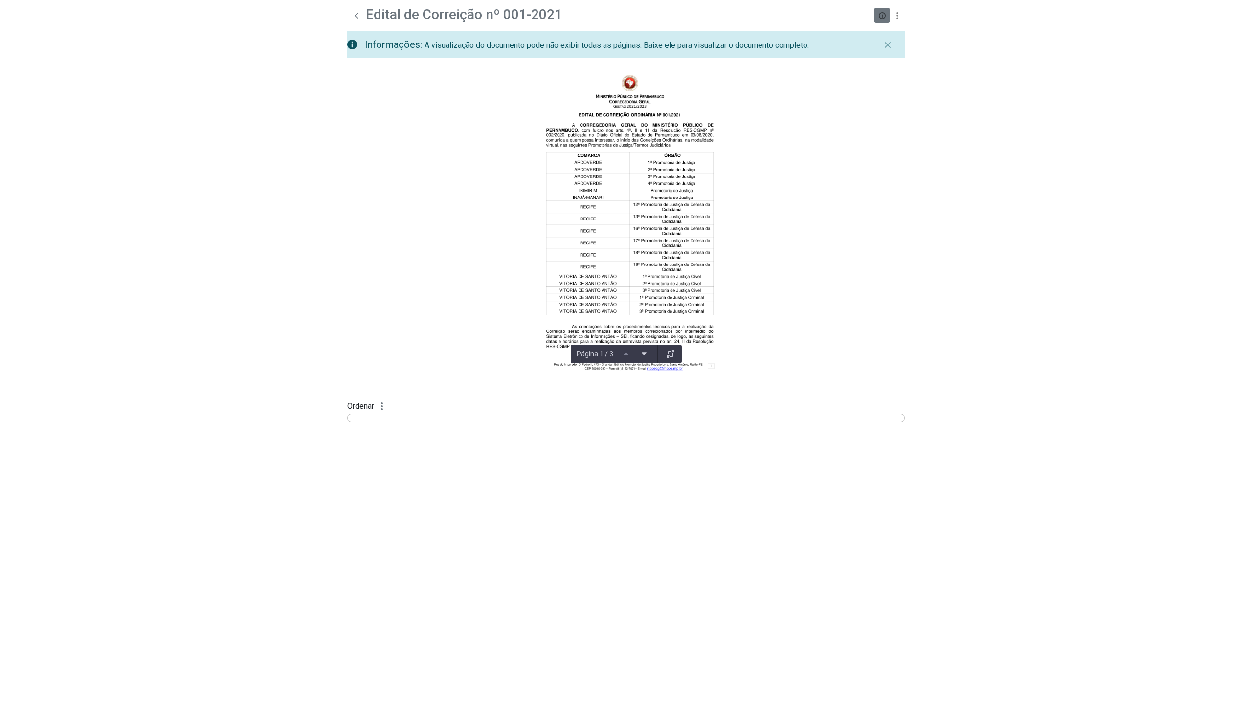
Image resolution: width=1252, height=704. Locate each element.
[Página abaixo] (644, 354)
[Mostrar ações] (897, 15)
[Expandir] (670, 354)
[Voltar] (356, 15)
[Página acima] (626, 354)
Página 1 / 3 (595, 354)
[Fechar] (887, 45)
